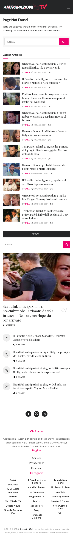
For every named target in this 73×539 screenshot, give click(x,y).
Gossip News (12, 505)
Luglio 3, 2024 (39, 72)
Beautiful (13, 484)
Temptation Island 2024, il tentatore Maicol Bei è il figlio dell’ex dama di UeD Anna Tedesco (45, 214)
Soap (36, 510)
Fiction (13, 496)
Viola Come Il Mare (60, 507)
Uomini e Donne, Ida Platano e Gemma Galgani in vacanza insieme (44, 133)
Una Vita (60, 492)
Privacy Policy (36, 462)
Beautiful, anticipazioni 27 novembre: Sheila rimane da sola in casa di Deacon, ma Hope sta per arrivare (28, 313)
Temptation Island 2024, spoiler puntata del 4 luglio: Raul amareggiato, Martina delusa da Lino (45, 150)
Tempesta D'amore (36, 516)
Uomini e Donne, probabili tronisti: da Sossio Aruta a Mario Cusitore (43, 166)
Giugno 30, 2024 (40, 173)
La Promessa (37, 492)
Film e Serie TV (12, 501)
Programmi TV (36, 496)
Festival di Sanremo (13, 490)
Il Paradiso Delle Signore (36, 481)
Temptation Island (60, 481)
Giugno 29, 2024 (40, 204)
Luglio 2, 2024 (39, 106)
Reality (37, 501)
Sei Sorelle (36, 505)
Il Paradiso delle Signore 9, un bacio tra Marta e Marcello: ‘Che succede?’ (44, 80)
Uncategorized (60, 496)
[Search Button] (64, 41)
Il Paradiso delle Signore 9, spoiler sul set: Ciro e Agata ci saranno (44, 182)
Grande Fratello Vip (13, 511)
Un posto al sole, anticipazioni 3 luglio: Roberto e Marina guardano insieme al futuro (44, 116)
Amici (13, 480)
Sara (27, 72)
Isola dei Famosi (36, 487)
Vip (60, 513)
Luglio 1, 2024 (39, 125)
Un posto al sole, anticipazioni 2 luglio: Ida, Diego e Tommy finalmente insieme (45, 197)
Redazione (36, 468)
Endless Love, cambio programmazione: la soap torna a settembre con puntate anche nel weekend (45, 98)
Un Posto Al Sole (60, 487)
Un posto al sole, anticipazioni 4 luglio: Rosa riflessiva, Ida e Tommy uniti (44, 65)
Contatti (36, 458)
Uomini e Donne (60, 501)
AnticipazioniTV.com (27, 529)
